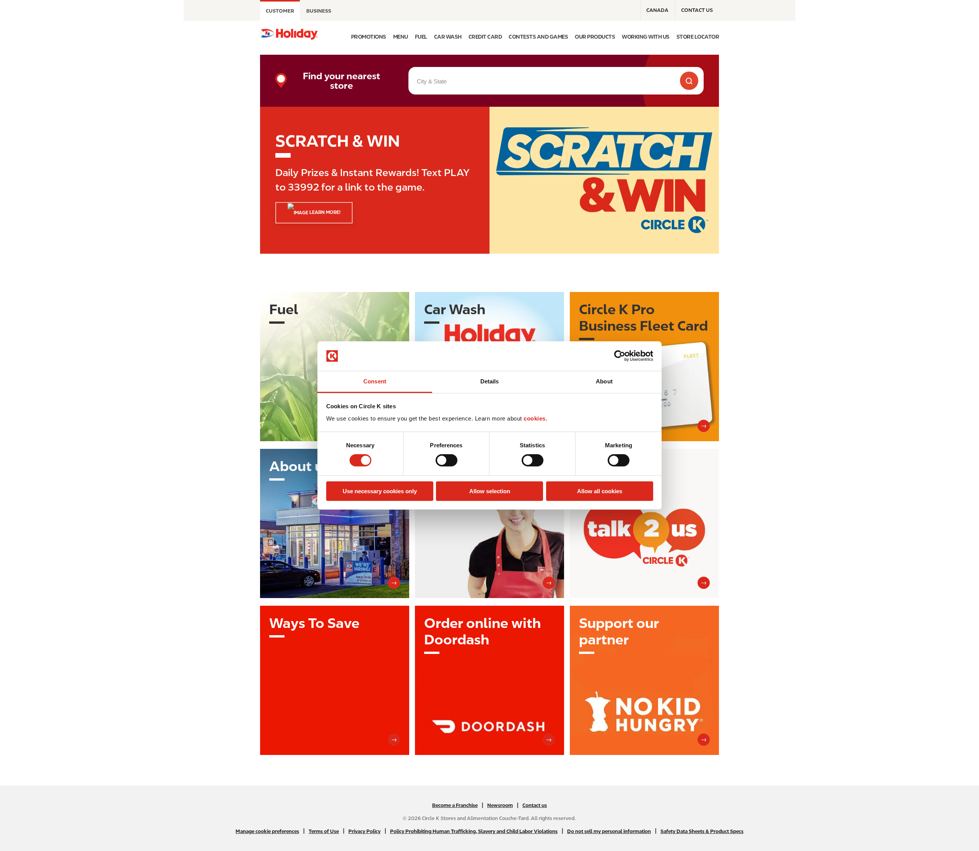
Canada (657, 10)
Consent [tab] (374, 381)
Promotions (368, 37)
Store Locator (698, 37)
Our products (595, 37)
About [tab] (604, 381)
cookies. (535, 418)
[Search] (689, 81)
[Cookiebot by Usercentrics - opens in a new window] (619, 356)
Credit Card (485, 37)
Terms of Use (324, 831)
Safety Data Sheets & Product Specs (701, 831)
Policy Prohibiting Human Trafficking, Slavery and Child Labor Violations (474, 831)
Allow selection (489, 491)
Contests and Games (538, 37)
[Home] (289, 34)
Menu (400, 37)
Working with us (646, 37)
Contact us (697, 10)
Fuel (421, 37)
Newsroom (500, 805)
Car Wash (448, 37)
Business (318, 11)
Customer (280, 11)
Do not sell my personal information (609, 831)
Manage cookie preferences (267, 831)
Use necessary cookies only (380, 491)
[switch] (446, 460)
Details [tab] (489, 381)
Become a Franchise (455, 805)
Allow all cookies (599, 491)
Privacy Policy (364, 831)
